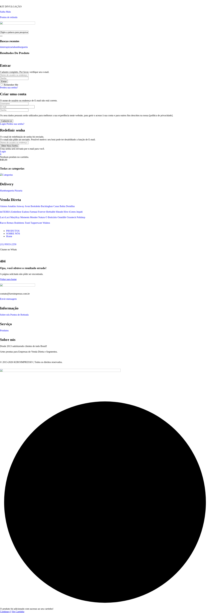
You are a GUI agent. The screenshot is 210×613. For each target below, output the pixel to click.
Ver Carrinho (18, 611)
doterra (3, 47)
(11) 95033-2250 (8, 244)
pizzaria (10, 47)
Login (3, 124)
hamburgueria (21, 47)
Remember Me (11, 84)
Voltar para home (8, 279)
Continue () (5, 611)
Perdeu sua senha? (9, 87)
